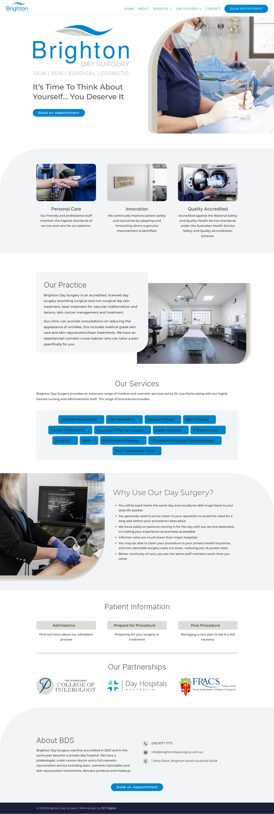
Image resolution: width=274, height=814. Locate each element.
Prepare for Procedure (134, 625)
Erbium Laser (205, 430)
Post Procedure (205, 625)
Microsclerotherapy (121, 440)
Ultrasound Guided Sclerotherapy (182, 440)
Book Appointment (246, 8)
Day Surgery (187, 8)
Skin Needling (122, 419)
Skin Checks (197, 419)
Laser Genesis (168, 430)
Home (129, 8)
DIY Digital (108, 808)
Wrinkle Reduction (79, 419)
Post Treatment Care (134, 451)
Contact (213, 8)
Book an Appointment (58, 113)
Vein (86, 440)
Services (160, 8)
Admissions (64, 625)
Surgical (62, 440)
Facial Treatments (68, 430)
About (143, 8)
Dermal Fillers (160, 419)
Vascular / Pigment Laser (120, 430)
